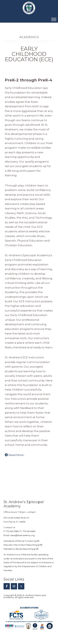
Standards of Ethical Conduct (19, 541)
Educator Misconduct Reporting (20, 545)
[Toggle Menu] (53, 19)
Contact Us (9, 527)
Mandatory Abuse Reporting (19, 549)
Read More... (16, 455)
